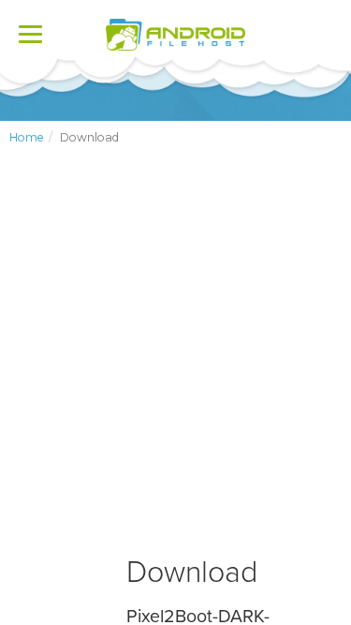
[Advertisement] (175, 366)
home (26, 137)
